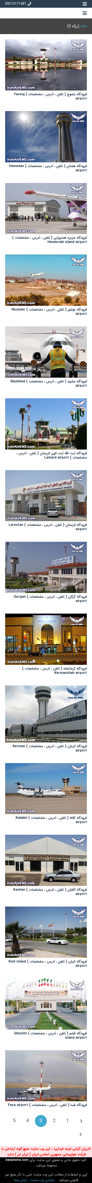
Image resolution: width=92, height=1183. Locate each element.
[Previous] (81, 1121)
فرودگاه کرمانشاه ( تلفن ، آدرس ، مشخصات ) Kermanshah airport (54, 671)
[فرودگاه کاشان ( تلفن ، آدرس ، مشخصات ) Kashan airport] (46, 860)
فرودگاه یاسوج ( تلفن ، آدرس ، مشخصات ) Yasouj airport (50, 96)
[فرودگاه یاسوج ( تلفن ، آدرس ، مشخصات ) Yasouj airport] (46, 65)
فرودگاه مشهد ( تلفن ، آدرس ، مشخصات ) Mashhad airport (48, 383)
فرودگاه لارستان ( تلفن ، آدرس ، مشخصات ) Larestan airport (48, 527)
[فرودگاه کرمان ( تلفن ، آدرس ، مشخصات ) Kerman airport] (46, 713)
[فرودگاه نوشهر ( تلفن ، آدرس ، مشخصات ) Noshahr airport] (46, 280)
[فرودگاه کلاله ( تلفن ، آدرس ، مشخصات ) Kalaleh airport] (46, 788)
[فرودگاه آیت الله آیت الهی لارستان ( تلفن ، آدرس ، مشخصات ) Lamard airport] (46, 424)
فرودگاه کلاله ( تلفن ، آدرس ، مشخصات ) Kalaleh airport (51, 820)
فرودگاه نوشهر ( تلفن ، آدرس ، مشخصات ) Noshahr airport (49, 312)
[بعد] (81, 1134)
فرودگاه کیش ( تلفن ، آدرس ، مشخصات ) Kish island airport (48, 964)
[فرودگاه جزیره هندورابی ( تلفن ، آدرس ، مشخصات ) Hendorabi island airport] (46, 208)
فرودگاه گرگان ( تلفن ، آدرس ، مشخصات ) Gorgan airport (50, 599)
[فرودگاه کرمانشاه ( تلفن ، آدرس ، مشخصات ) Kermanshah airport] (46, 639)
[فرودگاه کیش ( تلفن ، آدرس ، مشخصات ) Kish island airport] (46, 932)
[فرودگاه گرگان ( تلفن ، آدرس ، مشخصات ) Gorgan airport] (46, 567)
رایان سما (20, 1180)
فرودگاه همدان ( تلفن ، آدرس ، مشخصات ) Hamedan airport (48, 168)
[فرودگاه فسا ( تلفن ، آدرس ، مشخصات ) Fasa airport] (46, 1076)
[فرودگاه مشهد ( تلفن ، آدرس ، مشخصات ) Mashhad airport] (46, 352)
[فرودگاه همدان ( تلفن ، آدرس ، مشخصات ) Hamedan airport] (46, 136)
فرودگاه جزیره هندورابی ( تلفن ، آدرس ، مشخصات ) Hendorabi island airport (49, 240)
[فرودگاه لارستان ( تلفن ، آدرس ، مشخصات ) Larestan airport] (46, 495)
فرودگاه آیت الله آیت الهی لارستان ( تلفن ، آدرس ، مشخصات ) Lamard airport (51, 455)
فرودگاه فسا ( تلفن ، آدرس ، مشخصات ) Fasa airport (47, 1105)
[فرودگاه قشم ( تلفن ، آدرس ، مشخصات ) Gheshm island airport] (46, 1004)
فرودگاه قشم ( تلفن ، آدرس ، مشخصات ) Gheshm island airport (50, 1035)
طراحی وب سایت (42, 1180)
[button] (85, 4)
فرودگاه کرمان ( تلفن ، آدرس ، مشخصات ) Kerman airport (50, 748)
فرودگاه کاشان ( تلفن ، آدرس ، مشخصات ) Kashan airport (50, 892)
